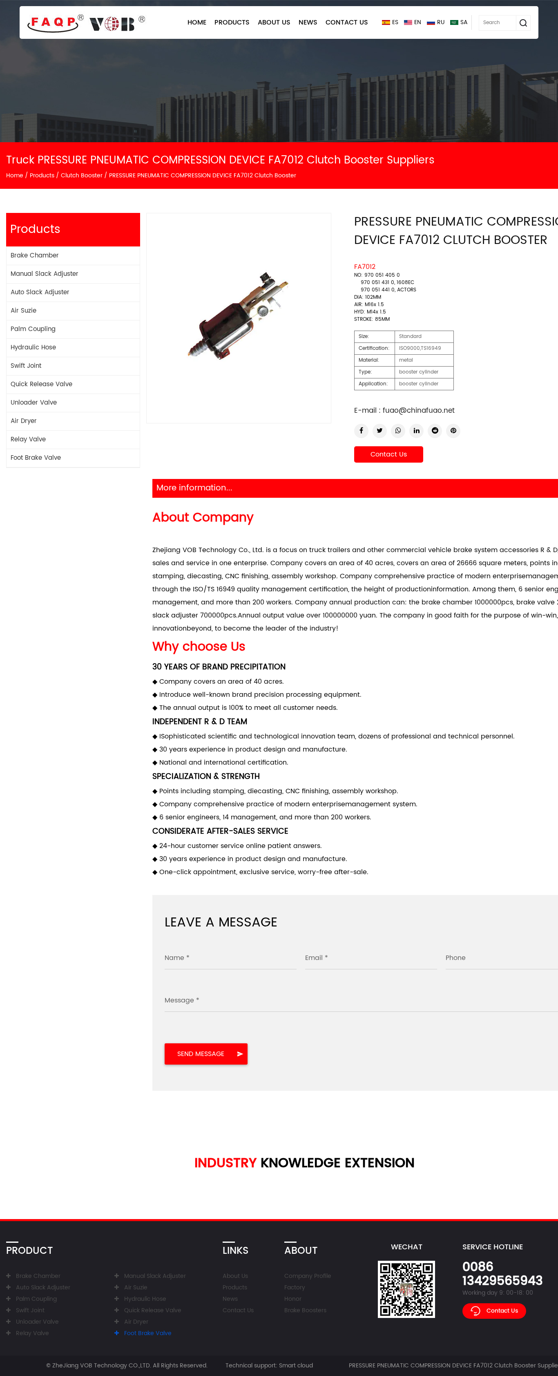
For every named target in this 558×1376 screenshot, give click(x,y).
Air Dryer (24, 421)
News (308, 22)
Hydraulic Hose (33, 347)
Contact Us (347, 22)
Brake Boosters (305, 1310)
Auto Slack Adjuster (40, 292)
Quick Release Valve (41, 384)
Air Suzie (23, 311)
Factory (294, 1287)
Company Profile (307, 1276)
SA (464, 22)
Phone (456, 958)
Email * (316, 958)
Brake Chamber (35, 256)
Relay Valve (28, 439)
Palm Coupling (33, 329)
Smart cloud (296, 1365)
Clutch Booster (82, 175)
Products (232, 22)
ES (395, 22)
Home (196, 22)
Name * (177, 958)
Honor (292, 1299)
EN (417, 22)
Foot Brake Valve (36, 458)
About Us (274, 22)
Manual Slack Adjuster (44, 274)
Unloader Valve (34, 403)
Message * (182, 1000)
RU (440, 22)
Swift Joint (26, 366)
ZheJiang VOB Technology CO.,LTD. (101, 1365)
